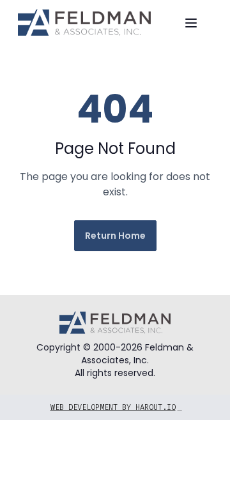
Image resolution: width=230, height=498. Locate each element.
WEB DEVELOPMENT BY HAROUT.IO (116, 407)
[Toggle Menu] (191, 23)
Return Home (115, 235)
